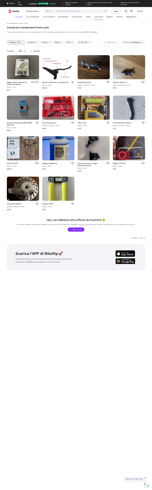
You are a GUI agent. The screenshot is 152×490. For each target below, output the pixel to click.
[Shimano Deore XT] (129, 67)
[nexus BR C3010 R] (23, 189)
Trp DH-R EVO (12, 163)
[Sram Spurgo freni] (58, 108)
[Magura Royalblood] (58, 148)
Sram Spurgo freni (49, 123)
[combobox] (81, 11)
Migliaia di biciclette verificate (71, 3)
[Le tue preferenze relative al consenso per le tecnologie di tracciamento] (148, 486)
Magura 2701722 (119, 163)
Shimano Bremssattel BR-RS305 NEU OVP (19, 124)
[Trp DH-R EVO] (23, 148)
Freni (21, 23)
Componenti (14, 23)
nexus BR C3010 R (14, 204)
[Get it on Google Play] (125, 261)
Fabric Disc (82, 123)
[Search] (105, 11)
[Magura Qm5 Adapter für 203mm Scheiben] (23, 67)
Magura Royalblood (49, 163)
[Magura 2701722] (129, 148)
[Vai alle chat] (126, 11)
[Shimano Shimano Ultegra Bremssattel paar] (94, 148)
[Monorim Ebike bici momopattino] (58, 67)
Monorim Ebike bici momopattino (55, 82)
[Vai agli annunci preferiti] (131, 11)
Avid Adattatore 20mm (122, 123)
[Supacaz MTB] (58, 189)
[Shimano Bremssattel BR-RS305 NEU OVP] (23, 108)
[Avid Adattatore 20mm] (129, 108)
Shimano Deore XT (120, 82)
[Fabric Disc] (94, 108)
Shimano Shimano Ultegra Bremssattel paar (88, 164)
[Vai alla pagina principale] (14, 11)
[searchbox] (81, 11)
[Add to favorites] (37, 82)
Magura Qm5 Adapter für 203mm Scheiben (17, 83)
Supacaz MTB (47, 204)
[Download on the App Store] (125, 253)
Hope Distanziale (84, 82)
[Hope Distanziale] (94, 67)
